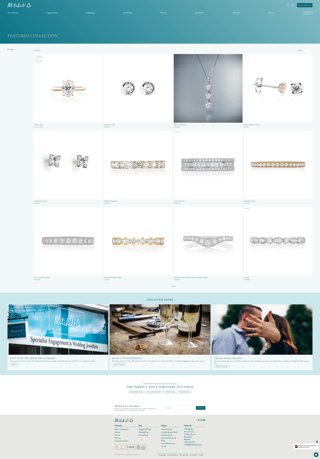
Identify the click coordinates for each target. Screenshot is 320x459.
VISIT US (14, 364)
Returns (117, 435)
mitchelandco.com (121, 454)
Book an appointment (121, 429)
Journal (163, 446)
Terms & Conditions (173, 455)
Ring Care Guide (166, 435)
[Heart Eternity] (138, 164)
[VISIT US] (58, 329)
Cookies (201, 455)
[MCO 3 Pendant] (208, 88)
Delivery (117, 432)
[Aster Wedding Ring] (138, 241)
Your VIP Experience (168, 443)
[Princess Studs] (68, 164)
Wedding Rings (143, 432)
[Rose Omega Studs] (278, 88)
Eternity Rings (143, 435)
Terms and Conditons (121, 441)
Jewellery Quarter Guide (169, 432)
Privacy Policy (193, 455)
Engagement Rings (145, 429)
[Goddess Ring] (278, 164)
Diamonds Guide (166, 429)
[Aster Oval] (68, 88)
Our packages (162, 455)
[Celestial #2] (208, 164)
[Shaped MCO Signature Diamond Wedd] (208, 241)
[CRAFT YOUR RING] (262, 329)
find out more (119, 364)
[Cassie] (278, 241)
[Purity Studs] (138, 88)
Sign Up (201, 408)
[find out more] (160, 329)
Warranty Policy (184, 455)
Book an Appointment (305, 5)
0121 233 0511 (190, 442)
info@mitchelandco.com (194, 444)
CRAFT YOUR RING (221, 366)
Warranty (118, 438)
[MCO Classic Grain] (68, 241)
